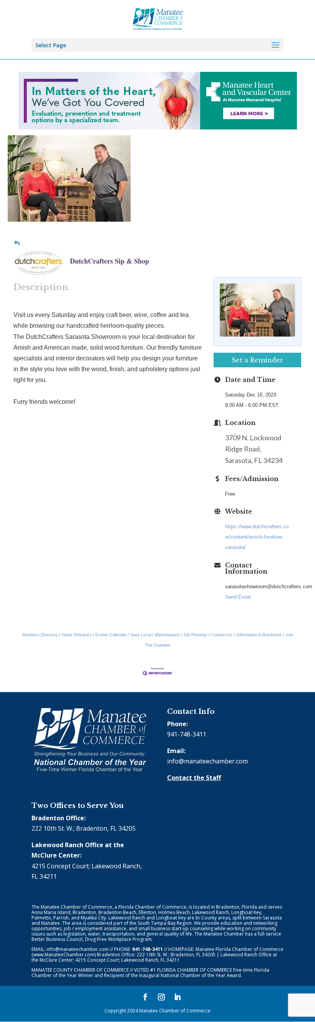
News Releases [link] (76, 634)
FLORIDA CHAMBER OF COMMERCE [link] (194, 970)
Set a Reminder (257, 360)
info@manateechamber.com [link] (207, 761)
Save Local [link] (140, 634)
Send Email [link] (238, 597)
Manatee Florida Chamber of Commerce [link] (240, 949)
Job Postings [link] (195, 634)
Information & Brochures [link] (259, 634)
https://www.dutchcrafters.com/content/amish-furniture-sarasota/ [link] (256, 537)
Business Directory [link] (40, 634)
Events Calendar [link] (110, 634)
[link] (158, 18)
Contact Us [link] (221, 634)
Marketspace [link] (167, 634)
